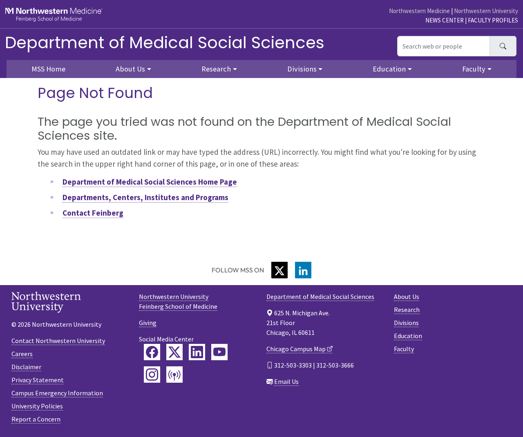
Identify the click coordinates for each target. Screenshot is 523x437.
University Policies (37, 406)
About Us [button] (130, 69)
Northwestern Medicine (419, 11)
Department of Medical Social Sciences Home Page (150, 182)
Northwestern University (486, 11)
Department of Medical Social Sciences (164, 42)
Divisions (406, 323)
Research (407, 309)
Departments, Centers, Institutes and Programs (145, 197)
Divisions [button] (302, 69)
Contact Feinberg (93, 213)
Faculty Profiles (493, 20)
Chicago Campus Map (296, 349)
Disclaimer (26, 367)
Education (408, 336)
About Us (406, 296)
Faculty (404, 349)
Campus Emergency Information (57, 393)
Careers (22, 354)
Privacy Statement (37, 380)
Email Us (286, 381)
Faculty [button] (473, 69)
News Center (444, 20)
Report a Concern (35, 419)
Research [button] (216, 69)
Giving (147, 323)
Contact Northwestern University (58, 341)
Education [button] (389, 69)
